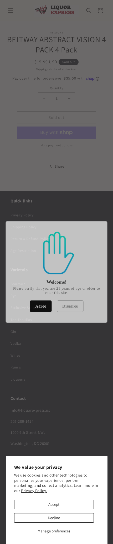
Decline (54, 517)
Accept (53, 504)
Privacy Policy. (34, 490)
